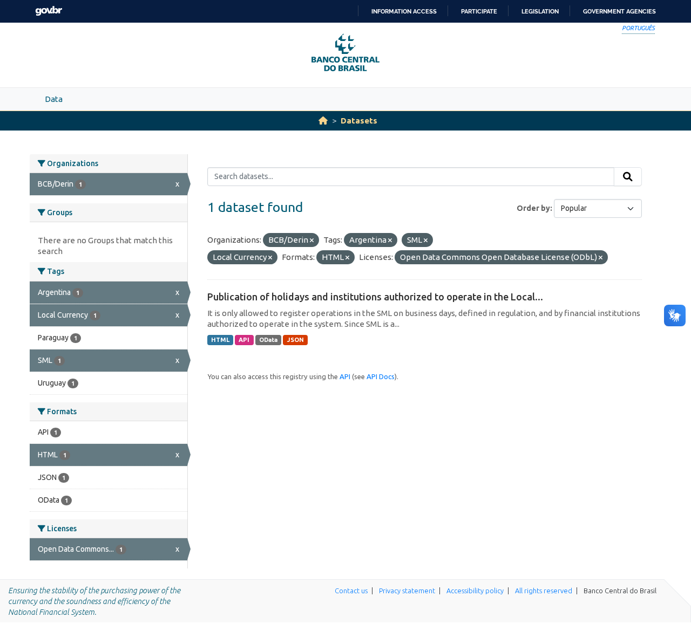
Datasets (359, 120)
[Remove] (312, 240)
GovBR (48, 11)
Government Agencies (619, 11)
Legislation (540, 11)
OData (268, 340)
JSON (295, 340)
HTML (220, 340)
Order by (533, 208)
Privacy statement (407, 590)
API (244, 340)
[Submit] (628, 177)
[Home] (323, 120)
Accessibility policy (475, 590)
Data (54, 99)
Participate (479, 11)
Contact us (351, 590)
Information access (404, 11)
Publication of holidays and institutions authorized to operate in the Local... (375, 296)
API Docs (381, 376)
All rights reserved (543, 590)
